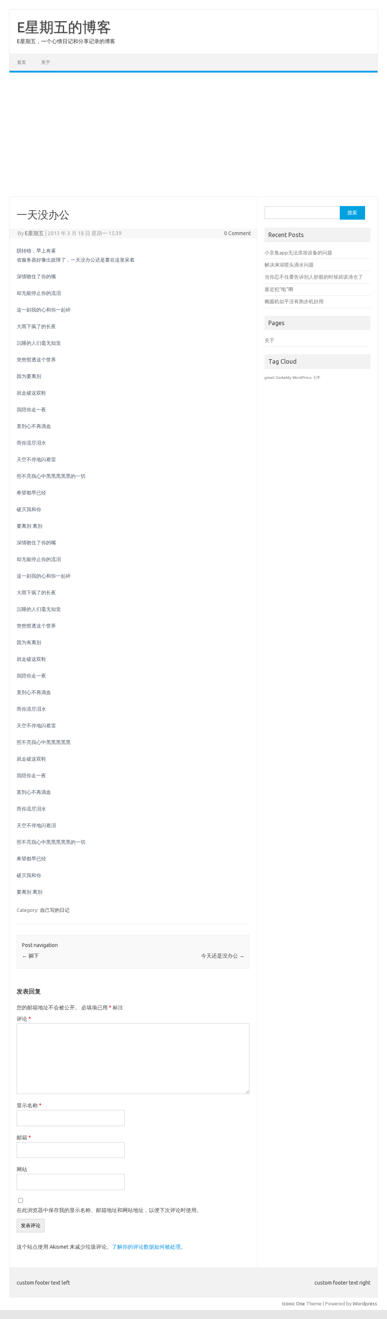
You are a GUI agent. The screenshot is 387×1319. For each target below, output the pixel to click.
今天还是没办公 (223, 956)
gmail (269, 377)
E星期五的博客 (64, 27)
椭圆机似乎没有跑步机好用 (294, 301)
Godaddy (283, 377)
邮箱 (24, 1138)
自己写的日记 (55, 910)
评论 (24, 1019)
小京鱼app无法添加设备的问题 (298, 252)
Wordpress (365, 1303)
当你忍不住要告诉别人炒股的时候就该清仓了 (314, 276)
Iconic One (293, 1303)
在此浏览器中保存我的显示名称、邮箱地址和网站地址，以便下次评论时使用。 (109, 1210)
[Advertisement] (193, 135)
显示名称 (29, 1105)
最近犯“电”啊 (279, 289)
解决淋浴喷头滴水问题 (289, 264)
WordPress (302, 377)
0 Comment (237, 233)
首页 (21, 62)
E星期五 (34, 233)
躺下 (30, 956)
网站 (22, 1169)
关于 (45, 62)
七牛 (316, 377)
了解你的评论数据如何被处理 (146, 1247)
